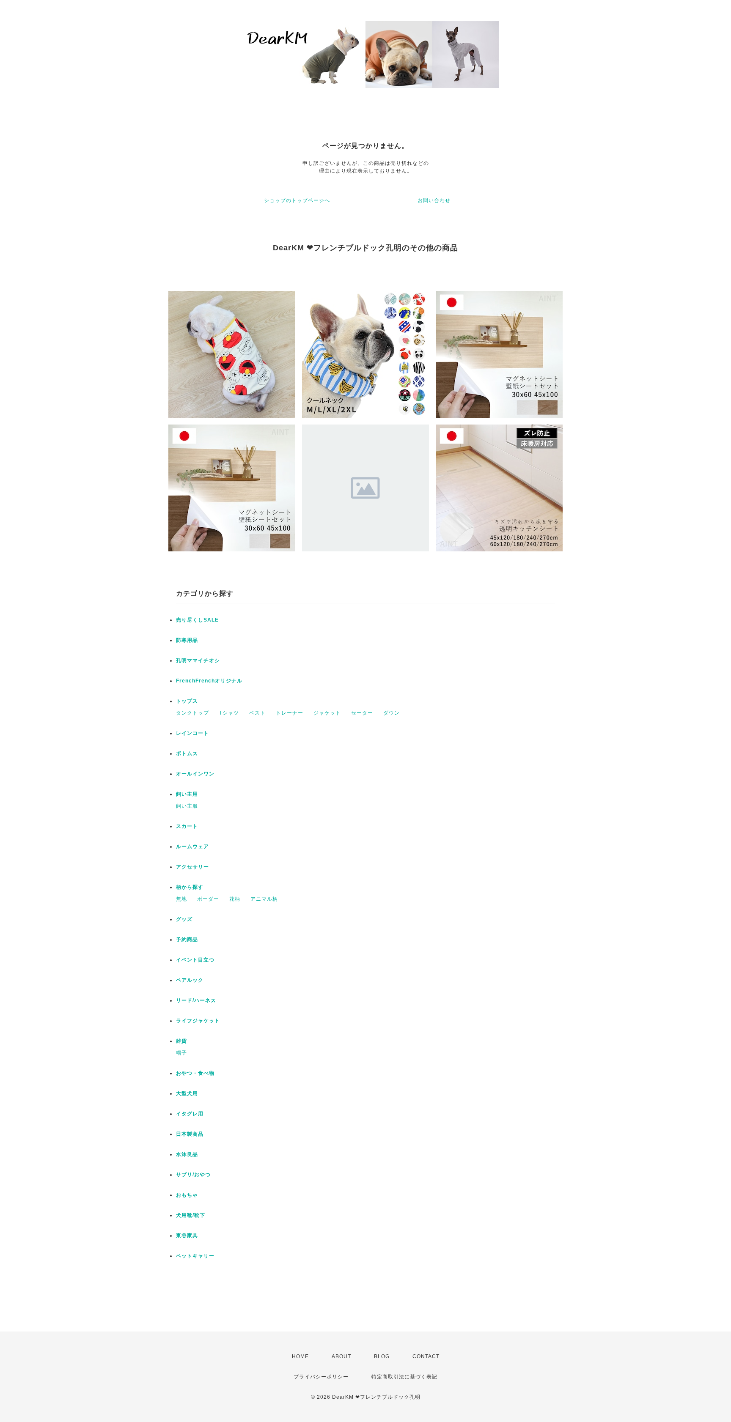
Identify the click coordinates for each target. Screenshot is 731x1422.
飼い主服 (187, 806)
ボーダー (208, 899)
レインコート (192, 733)
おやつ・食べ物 (195, 1073)
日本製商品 (189, 1134)
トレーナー (289, 713)
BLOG (382, 1356)
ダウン (391, 713)
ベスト (257, 713)
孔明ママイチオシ (198, 660)
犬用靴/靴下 (190, 1215)
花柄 (234, 899)
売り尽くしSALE (197, 620)
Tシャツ (229, 713)
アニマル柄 (264, 899)
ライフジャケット (198, 1021)
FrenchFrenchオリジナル (209, 681)
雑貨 (181, 1041)
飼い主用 (187, 794)
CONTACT (426, 1356)
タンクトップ (192, 713)
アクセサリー (192, 867)
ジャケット (327, 713)
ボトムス (187, 753)
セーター (362, 713)
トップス (187, 701)
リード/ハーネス (196, 1000)
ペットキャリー (195, 1256)
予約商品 (187, 940)
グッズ (184, 919)
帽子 (181, 1053)
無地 (181, 899)
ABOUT (341, 1356)
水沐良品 (187, 1154)
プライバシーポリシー (321, 1377)
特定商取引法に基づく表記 (404, 1377)
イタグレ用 (189, 1114)
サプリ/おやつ (193, 1175)
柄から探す (189, 887)
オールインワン (195, 774)
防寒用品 (187, 640)
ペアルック (189, 980)
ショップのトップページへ (297, 200)
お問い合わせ (434, 200)
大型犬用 (187, 1093)
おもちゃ (187, 1195)
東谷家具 (187, 1235)
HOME (300, 1356)
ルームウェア (192, 846)
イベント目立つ (195, 960)
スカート (187, 826)
